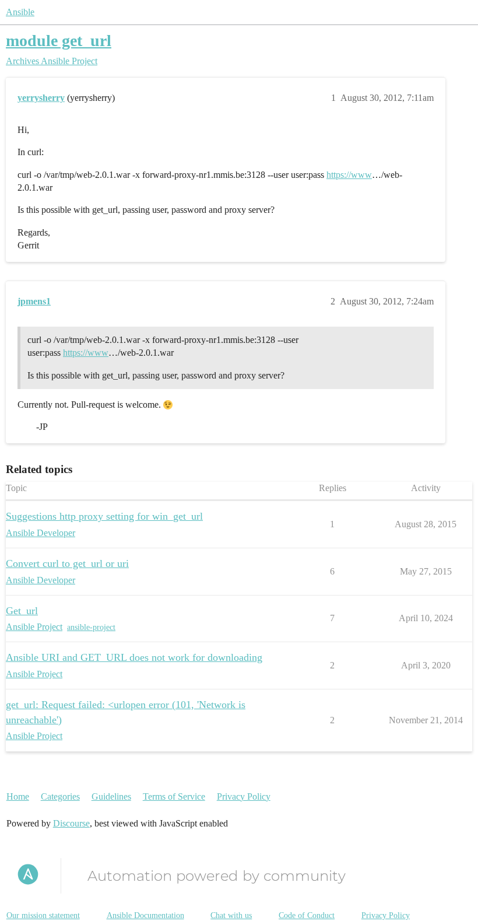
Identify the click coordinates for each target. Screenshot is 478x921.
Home (17, 796)
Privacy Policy (243, 796)
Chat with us (231, 915)
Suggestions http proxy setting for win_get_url (104, 516)
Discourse (71, 823)
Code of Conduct (307, 915)
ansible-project (91, 627)
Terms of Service (174, 796)
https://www (349, 175)
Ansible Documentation (145, 915)
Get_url (22, 611)
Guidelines (111, 796)
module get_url (58, 40)
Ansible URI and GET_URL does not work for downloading (134, 657)
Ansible (20, 12)
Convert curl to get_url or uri (67, 563)
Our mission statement (43, 915)
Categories (60, 796)
